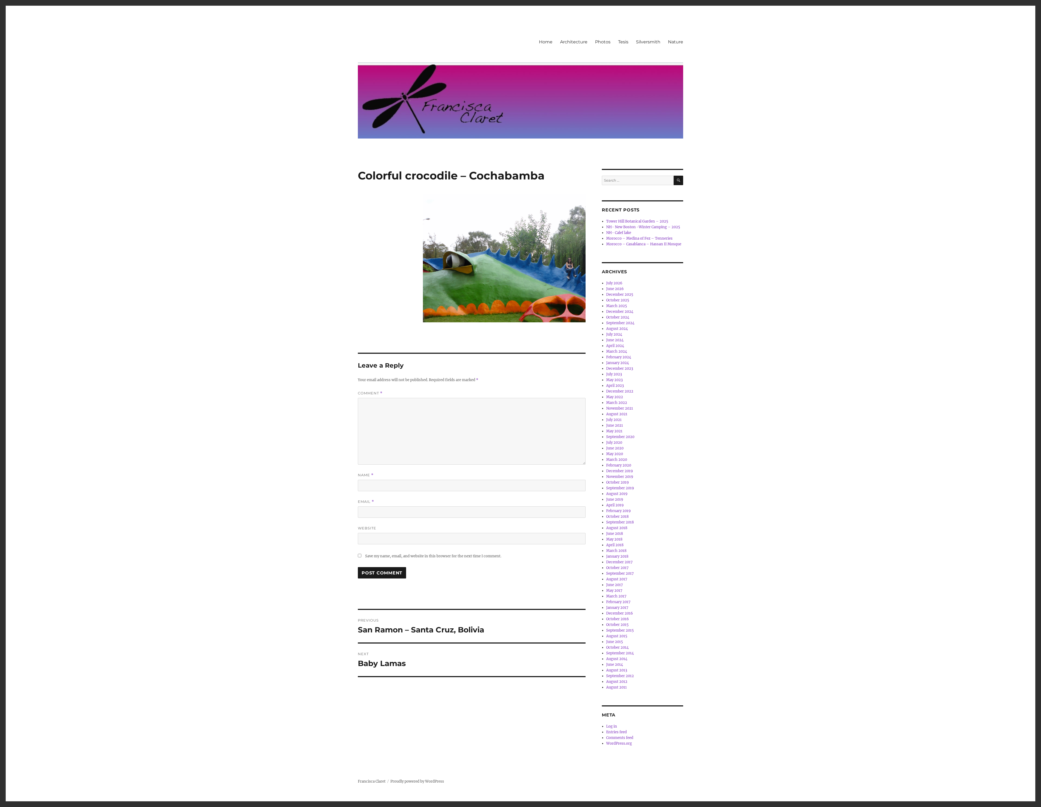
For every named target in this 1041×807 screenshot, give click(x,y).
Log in (611, 726)
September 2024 (620, 323)
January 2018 (617, 556)
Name (366, 475)
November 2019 (619, 476)
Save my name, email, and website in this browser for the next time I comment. (433, 556)
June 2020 (615, 448)
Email (366, 501)
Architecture (573, 41)
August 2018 (616, 528)
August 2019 (617, 493)
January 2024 (617, 363)
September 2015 (620, 630)
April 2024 (615, 345)
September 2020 (620, 437)
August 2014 (616, 659)
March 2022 (616, 402)
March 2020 (616, 459)
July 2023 (614, 374)
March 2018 (616, 550)
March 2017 (616, 596)
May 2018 (614, 539)
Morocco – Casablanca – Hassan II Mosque (643, 244)
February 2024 (618, 357)
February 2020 (618, 465)
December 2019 (619, 471)
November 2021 (619, 408)
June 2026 (615, 289)
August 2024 (617, 328)
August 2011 (616, 687)
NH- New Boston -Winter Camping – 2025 (643, 227)
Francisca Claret (371, 781)
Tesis (623, 41)
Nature (675, 41)
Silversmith (648, 41)
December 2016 (619, 613)
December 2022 (619, 391)
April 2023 (615, 385)
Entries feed (616, 732)
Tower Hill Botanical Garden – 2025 (637, 221)
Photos (603, 41)
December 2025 (619, 294)
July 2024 (614, 334)
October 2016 (617, 619)
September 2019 (620, 488)
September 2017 (620, 573)
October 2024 (617, 317)
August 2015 (616, 636)
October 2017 (617, 567)
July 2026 (614, 283)
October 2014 (617, 647)
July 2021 (614, 419)
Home (545, 41)
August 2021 (616, 414)
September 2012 (620, 676)
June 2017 (614, 585)
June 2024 (615, 340)
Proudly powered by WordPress (417, 781)
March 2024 (616, 351)
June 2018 (614, 533)
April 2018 (615, 545)
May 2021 (614, 431)
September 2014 (620, 653)
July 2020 (614, 442)
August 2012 (616, 681)
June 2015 (614, 641)
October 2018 (617, 516)
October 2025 (617, 300)
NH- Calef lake (618, 232)
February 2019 (618, 511)
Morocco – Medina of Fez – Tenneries (639, 238)
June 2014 (614, 664)
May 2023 (614, 380)
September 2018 (620, 522)
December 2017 (619, 562)
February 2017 (618, 602)
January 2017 (617, 607)
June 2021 (614, 425)
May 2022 (614, 397)
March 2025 (616, 306)
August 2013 (616, 670)
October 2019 (617, 482)
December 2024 (619, 311)
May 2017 (614, 590)
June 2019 (614, 499)
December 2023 (619, 368)
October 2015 (617, 624)
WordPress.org (619, 743)
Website (367, 528)
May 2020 (614, 454)
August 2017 (616, 579)
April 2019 (615, 505)
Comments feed (619, 737)
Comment (370, 393)
